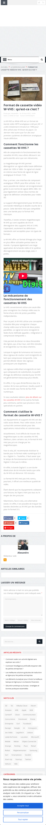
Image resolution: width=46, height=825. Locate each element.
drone (32, 719)
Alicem (33, 706)
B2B (31, 710)
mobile (7, 741)
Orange (8, 746)
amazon (8, 710)
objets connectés (29, 741)
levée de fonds (11, 737)
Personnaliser (23, 812)
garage (8, 728)
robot (7, 750)
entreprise (9, 724)
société (28, 755)
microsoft (35, 737)
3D (6, 706)
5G (12, 706)
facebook (27, 724)
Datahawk (22, 719)
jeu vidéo (9, 732)
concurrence (10, 719)
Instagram (32, 728)
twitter (28, 759)
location (24, 737)
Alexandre (14, 113)
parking (17, 746)
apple (24, 710)
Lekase (30, 732)
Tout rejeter (23, 819)
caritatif (8, 715)
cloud (17, 715)
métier (16, 741)
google (17, 728)
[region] (23, 800)
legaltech (20, 732)
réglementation (19, 750)
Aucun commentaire (27, 116)
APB (16, 710)
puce (26, 746)
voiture (8, 764)
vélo (16, 764)
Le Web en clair (13, 116)
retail (33, 746)
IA (24, 728)
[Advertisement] (23, 41)
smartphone (16, 755)
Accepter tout (23, 805)
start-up (8, 759)
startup (18, 759)
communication (29, 715)
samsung (33, 750)
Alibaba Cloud (21, 706)
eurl (18, 724)
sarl (6, 755)
